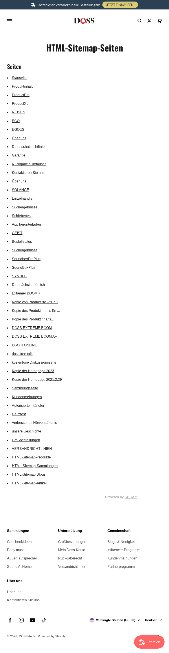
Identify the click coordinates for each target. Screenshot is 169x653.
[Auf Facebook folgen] (10, 620)
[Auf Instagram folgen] (21, 620)
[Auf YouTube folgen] (32, 620)
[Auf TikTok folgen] (44, 620)
